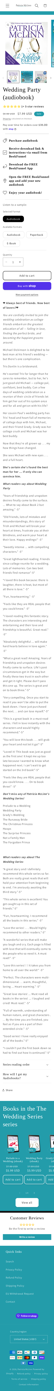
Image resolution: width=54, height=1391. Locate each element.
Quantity (7, 254)
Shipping (7, 118)
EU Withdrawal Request (20, 1293)
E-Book (11, 243)
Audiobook (13, 219)
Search (10, 1261)
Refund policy (24, 1373)
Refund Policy (14, 1277)
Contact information (29, 1384)
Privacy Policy (14, 1269)
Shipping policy (38, 1379)
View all (27, 1202)
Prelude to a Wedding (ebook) (13, 1160)
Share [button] (9, 1090)
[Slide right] (51, 78)
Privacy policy (41, 1373)
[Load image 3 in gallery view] (41, 77)
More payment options (27, 294)
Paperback (36, 234)
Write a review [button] (27, 1236)
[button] (7, 5)
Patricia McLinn (25, 1369)
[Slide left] (3, 78)
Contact (10, 1301)
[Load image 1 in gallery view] (13, 77)
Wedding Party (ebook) (34, 1160)
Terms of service (19, 1379)
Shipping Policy (15, 1285)
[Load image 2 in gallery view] (27, 77)
